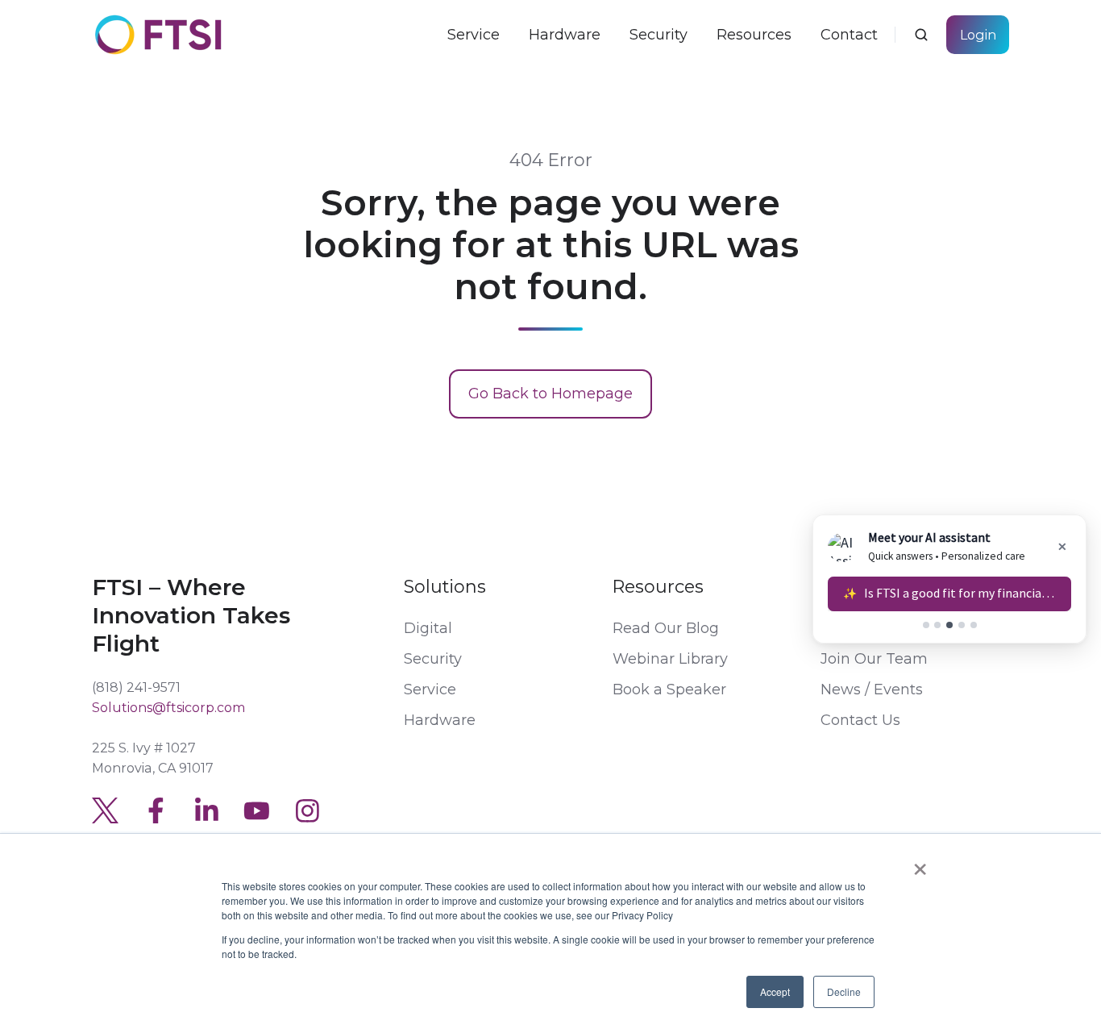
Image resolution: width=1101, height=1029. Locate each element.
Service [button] (473, 35)
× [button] (920, 863)
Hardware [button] (564, 35)
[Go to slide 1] (926, 625)
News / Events (872, 689)
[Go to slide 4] (961, 625)
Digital (428, 628)
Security (658, 35)
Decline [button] (844, 991)
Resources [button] (754, 35)
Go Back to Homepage (550, 393)
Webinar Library (670, 659)
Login (978, 35)
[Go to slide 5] (973, 625)
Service (430, 689)
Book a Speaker (669, 689)
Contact (849, 35)
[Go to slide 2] (937, 625)
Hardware (440, 720)
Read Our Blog (666, 628)
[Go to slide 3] (949, 625)
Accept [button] (775, 991)
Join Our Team (874, 659)
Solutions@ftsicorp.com (169, 707)
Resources (658, 587)
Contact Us (860, 720)
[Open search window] (921, 35)
